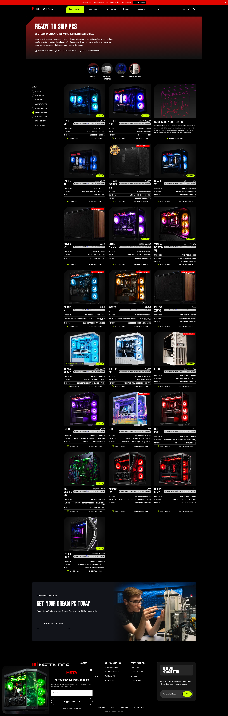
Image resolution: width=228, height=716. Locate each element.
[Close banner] (225, 2)
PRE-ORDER (74, 386)
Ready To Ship (74, 9)
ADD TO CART (75, 138)
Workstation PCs (137, 672)
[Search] (194, 9)
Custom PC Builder (111, 668)
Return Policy (102, 707)
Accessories (111, 9)
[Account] (189, 9)
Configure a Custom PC (168, 122)
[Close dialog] (91, 670)
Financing (126, 9)
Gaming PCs (135, 668)
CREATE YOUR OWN (176, 138)
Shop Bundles (140, 2)
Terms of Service (139, 707)
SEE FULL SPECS (96, 138)
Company (141, 9)
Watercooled (109, 680)
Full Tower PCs (110, 676)
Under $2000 (136, 680)
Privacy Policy (125, 707)
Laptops (134, 676)
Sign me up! (72, 701)
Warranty (113, 707)
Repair (156, 9)
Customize (93, 9)
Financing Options (53, 623)
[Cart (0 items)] (184, 8)
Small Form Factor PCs (113, 672)
